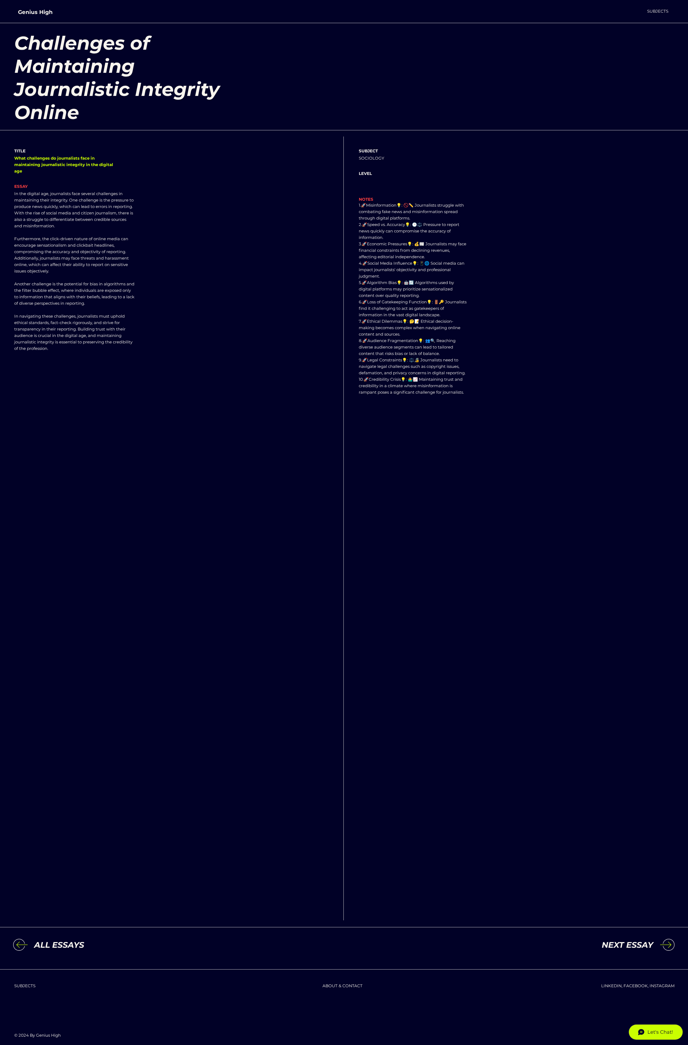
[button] (657, 11)
